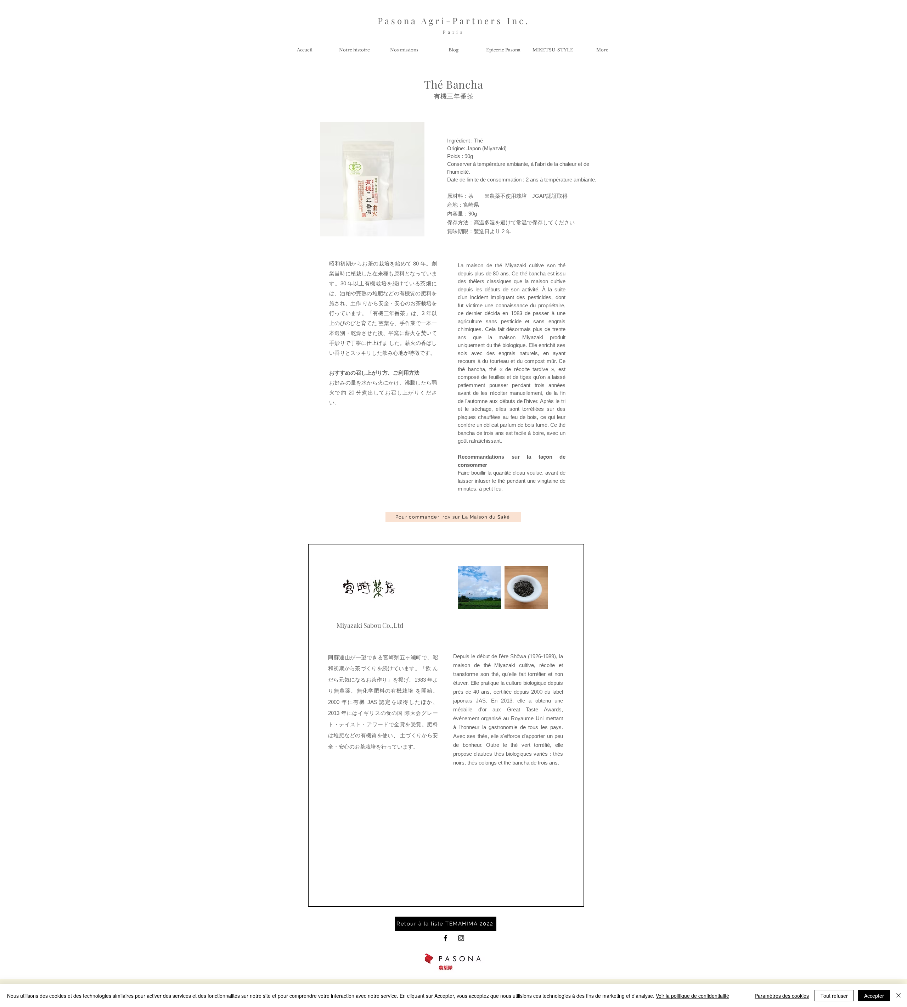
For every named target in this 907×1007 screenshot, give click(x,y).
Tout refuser (834, 995)
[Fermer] (898, 995)
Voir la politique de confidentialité (692, 995)
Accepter (874, 995)
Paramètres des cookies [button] (782, 995)
